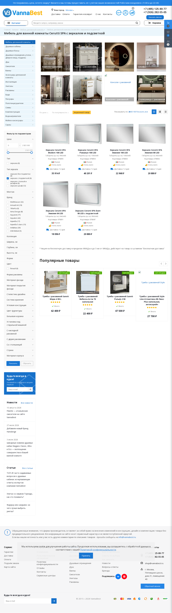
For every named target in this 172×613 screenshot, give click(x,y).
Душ (71, 567)
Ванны (72, 570)
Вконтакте (118, 576)
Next (166, 263)
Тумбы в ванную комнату (87, 99)
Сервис (8, 547)
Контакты (41, 571)
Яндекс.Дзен (124, 576)
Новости (106, 563)
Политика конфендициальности (47, 563)
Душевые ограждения (80, 563)
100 (134, 111)
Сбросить (27, 363)
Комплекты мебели (52, 66)
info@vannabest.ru (127, 537)
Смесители (74, 574)
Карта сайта (10, 567)
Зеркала (110, 66)
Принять (86, 555)
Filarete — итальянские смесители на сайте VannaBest (17, 414)
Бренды (106, 570)
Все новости (27, 402)
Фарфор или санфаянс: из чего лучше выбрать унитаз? (18, 508)
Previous (161, 263)
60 (132, 111)
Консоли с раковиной (117, 99)
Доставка (8, 555)
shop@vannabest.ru (154, 563)
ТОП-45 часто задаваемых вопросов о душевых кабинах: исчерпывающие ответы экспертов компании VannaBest (19, 479)
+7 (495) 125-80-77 (155, 8)
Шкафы (142, 66)
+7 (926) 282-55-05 (155, 12)
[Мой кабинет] (125, 12)
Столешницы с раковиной (151, 99)
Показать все (142, 111)
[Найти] (136, 23)
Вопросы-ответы (110, 567)
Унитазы (73, 578)
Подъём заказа (11, 563)
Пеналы (46, 99)
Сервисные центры (46, 575)
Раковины (74, 582)
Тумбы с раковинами (85, 66)
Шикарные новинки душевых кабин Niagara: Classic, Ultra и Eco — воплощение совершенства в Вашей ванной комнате (20, 449)
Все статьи (27, 468)
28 (129, 111)
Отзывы (40, 568)
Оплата (7, 559)
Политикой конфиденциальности (98, 549)
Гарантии (8, 552)
